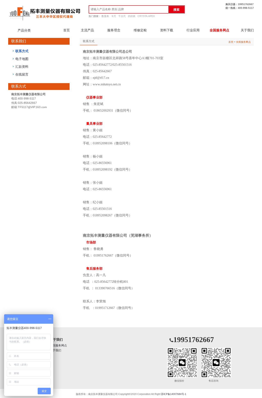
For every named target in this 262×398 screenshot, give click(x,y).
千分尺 (122, 16)
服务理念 (113, 30)
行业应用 (193, 30)
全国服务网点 (219, 30)
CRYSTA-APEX (146, 16)
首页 (66, 30)
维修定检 (140, 30)
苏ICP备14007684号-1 (173, 394)
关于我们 (247, 30)
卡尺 (113, 16)
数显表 (105, 16)
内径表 (131, 16)
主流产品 (87, 30)
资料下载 (166, 30)
